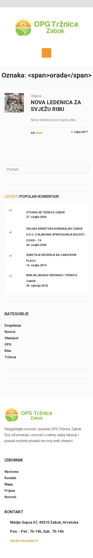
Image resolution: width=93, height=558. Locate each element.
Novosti (10, 497)
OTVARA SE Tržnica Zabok (45, 212)
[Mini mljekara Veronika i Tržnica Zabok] (15, 280)
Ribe (8, 351)
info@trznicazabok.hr (24, 540)
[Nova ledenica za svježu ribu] (14, 103)
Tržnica (10, 357)
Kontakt (10, 478)
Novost (10, 332)
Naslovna (12, 471)
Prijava (10, 490)
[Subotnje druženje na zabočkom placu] (15, 259)
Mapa (9, 484)
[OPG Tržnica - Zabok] (46, 27)
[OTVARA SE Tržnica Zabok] (15, 214)
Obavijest (12, 338)
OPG (8, 344)
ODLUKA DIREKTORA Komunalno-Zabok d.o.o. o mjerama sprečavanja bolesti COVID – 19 (55, 234)
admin (39, 132)
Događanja (13, 325)
